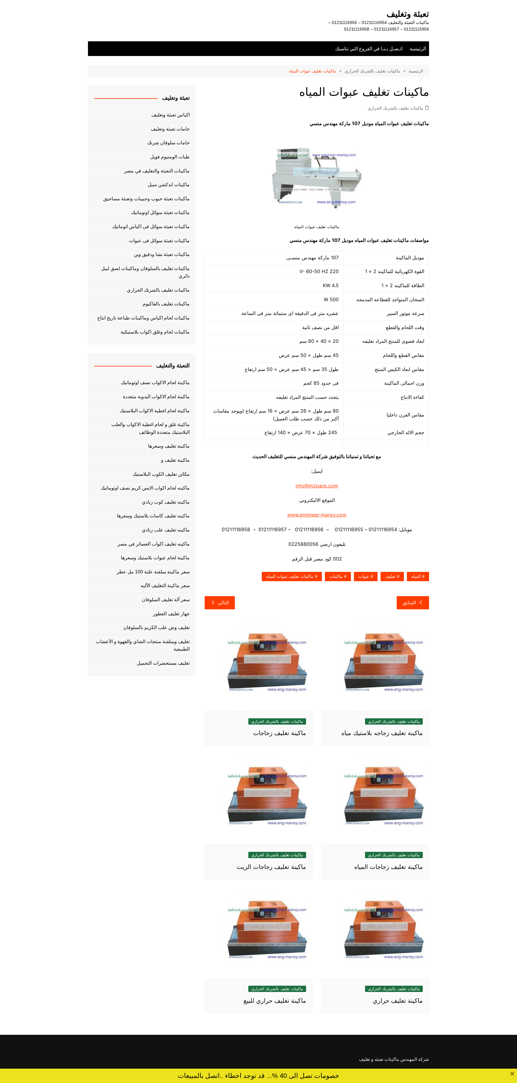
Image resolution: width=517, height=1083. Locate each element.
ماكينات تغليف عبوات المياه (290, 576)
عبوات (363, 576)
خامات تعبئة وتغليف (170, 128)
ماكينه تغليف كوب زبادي (166, 502)
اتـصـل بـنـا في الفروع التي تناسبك (368, 48)
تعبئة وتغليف (408, 14)
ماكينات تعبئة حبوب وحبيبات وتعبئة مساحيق (146, 198)
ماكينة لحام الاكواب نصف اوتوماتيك (155, 382)
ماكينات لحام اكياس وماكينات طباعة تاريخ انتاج (143, 317)
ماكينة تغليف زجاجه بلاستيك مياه (382, 733)
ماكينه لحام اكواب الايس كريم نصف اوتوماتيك (145, 487)
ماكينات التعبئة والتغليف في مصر (157, 170)
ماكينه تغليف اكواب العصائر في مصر (154, 543)
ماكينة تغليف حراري (398, 1000)
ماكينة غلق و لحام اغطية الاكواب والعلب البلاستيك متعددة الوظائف (150, 428)
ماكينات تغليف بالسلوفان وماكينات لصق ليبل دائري (145, 272)
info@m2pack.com (317, 486)
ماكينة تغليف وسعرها (169, 446)
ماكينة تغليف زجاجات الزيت (271, 867)
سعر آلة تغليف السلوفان (166, 599)
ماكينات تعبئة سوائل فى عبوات (159, 240)
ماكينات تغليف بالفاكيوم (166, 303)
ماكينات (336, 576)
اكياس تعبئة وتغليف (170, 114)
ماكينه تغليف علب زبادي (166, 529)
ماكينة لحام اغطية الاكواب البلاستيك (155, 410)
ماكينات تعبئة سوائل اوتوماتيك (160, 212)
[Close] (512, 1074)
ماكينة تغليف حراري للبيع (275, 1000)
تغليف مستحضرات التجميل (163, 663)
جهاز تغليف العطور (171, 613)
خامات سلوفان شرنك (168, 142)
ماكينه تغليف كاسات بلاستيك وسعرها (153, 515)
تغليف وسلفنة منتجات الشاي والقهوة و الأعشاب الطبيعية (143, 645)
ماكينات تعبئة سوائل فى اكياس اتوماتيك (151, 226)
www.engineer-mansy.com (316, 515)
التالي (223, 602)
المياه (416, 576)
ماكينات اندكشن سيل (169, 184)
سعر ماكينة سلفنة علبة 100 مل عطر (153, 571)
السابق (409, 602)
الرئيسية (418, 48)
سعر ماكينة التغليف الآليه (165, 585)
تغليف (390, 576)
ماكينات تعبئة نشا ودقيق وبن (162, 254)
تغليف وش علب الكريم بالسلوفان (156, 627)
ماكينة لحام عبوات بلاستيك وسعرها (155, 557)
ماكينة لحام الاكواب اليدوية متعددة (156, 396)
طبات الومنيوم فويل (170, 156)
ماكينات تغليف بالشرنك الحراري (395, 108)
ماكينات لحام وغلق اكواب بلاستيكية (155, 331)
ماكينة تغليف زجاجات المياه (388, 867)
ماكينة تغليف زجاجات (279, 733)
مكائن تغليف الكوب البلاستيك (161, 474)
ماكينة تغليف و (175, 460)
